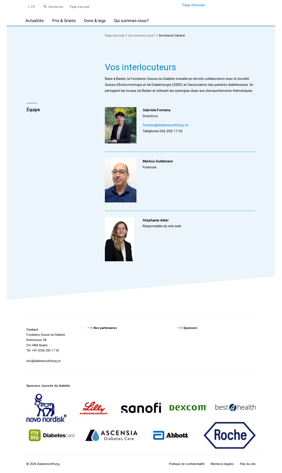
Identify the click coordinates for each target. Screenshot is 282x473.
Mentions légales (222, 464)
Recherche (56, 7)
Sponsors (190, 328)
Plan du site (248, 464)
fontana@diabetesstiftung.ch (165, 125)
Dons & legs (95, 20)
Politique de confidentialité (187, 464)
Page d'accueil (79, 7)
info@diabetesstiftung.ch (43, 361)
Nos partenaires (105, 328)
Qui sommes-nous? (141, 35)
